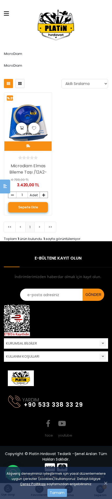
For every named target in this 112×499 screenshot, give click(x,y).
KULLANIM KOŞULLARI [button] (22, 356)
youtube (61, 423)
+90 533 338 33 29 (53, 405)
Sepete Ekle (28, 207)
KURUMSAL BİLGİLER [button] (21, 343)
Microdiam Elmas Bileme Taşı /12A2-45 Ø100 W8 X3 (28, 172)
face (48, 423)
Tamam (57, 492)
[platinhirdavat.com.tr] (56, 27)
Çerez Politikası (33, 483)
